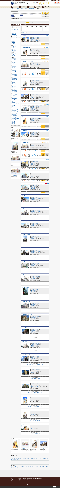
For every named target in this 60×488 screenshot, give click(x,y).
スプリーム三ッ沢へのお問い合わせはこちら (35, 420)
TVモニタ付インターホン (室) (16, 111)
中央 (36, 185)
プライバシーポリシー (13, 480)
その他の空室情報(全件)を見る (26, 75)
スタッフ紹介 (24, 479)
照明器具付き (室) (14, 86)
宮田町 (38, 118)
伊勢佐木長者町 (16, 467)
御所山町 (37, 289)
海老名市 (45, 458)
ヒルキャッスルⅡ (24, 221)
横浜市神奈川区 (35, 80)
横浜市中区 (20, 456)
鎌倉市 (24, 458)
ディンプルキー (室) (14, 113)
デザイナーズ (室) (14, 62)
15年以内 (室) (14, 50)
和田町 (35, 65)
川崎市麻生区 (46, 457)
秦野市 (37, 458)
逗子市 (33, 458)
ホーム (12, 478)
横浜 (35, 38)
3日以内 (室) (13, 55)
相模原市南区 (17, 458)
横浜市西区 (34, 132)
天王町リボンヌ (24, 424)
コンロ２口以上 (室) (14, 91)
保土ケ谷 (12, 467)
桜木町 (35, 134)
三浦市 (35, 458)
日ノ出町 (35, 466)
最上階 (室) (13, 123)
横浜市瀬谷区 (16, 457)
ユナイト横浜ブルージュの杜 (26, 301)
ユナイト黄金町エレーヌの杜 (26, 47)
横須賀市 (20, 458)
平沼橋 (35, 163)
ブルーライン (32, 40)
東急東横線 (32, 162)
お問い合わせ (24, 478)
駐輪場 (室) (13, 87)
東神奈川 (21, 466)
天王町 (35, 119)
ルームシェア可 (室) (14, 75)
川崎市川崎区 (26, 457)
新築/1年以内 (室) (14, 46)
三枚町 (38, 197)
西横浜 (35, 400)
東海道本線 (32, 38)
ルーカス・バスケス (24, 327)
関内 (45, 466)
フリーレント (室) (14, 71)
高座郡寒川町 (13, 459)
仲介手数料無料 (19, 479)
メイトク (23, 248)
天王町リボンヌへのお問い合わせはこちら (35, 433)
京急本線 (32, 50)
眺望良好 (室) (13, 69)
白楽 (35, 278)
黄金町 (35, 50)
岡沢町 (38, 63)
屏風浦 (35, 97)
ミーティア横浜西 (24, 130)
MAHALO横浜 (24, 35)
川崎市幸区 (29, 457)
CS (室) (13, 106)
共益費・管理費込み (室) (15, 29)
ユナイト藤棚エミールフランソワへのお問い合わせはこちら (35, 406)
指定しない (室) (14, 53)
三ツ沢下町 (36, 344)
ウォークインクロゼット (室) (15, 103)
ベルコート (23, 208)
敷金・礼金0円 (19, 480)
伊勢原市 (43, 458)
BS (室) (13, 107)
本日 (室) (13, 54)
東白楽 (30, 466)
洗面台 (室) (13, 97)
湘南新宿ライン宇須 (33, 386)
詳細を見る (43, 72)
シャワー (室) (14, 99)
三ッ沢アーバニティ (24, 341)
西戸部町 (37, 132)
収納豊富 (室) (13, 105)
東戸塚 (37, 386)
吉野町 (36, 51)
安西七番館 (23, 195)
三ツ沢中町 (38, 343)
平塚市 (22, 458)
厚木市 (38, 458)
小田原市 (28, 458)
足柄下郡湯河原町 (17, 459)
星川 (34, 39)
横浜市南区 (34, 49)
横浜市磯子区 (35, 94)
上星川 (35, 212)
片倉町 (36, 83)
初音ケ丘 (39, 383)
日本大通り (43, 466)
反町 (35, 345)
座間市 (47, 458)
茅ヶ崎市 (31, 458)
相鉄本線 (32, 39)
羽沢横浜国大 (38, 198)
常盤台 (38, 263)
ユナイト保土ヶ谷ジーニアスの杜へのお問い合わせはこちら (35, 392)
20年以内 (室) (14, 51)
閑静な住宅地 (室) (14, 61)
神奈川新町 (37, 466)
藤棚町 (37, 397)
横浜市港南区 (45, 456)
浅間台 (37, 161)
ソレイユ (23, 274)
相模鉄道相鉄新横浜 (33, 198)
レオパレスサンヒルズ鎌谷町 (26, 234)
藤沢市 (26, 458)
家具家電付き (19, 478)
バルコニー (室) (14, 83)
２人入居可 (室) (14, 65)
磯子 (37, 94)
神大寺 (38, 276)
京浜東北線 (32, 134)
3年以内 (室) (13, 47)
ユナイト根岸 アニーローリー (43, 448)
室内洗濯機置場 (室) (14, 79)
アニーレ (23, 116)
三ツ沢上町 (36, 40)
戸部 (34, 121)
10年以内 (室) (14, 49)
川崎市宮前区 (43, 457)
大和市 (40, 458)
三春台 (37, 49)
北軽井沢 (37, 173)
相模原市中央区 (13, 458)
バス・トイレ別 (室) (14, 94)
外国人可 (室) (14, 73)
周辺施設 (23, 480)
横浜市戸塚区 (41, 456)
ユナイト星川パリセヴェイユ (26, 142)
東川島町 (39, 210)
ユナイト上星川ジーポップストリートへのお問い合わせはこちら (35, 364)
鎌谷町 (38, 37)
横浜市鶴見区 (13, 456)
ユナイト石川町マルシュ (14, 175)
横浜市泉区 (19, 457)
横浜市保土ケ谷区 (35, 37)
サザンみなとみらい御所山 (25, 287)
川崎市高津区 (36, 457)
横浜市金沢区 (34, 456)
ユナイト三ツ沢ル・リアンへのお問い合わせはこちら (35, 378)
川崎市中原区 (32, 457)
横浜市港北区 (38, 456)
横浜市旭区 (12, 457)
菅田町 (38, 80)
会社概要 (12, 479)
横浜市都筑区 (22, 457)
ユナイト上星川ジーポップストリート (27, 354)
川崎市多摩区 (39, 457)
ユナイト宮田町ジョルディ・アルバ (27, 314)
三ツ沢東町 (38, 369)
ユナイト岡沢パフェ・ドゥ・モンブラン (27, 61)
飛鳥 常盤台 (24, 261)
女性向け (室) (14, 77)
